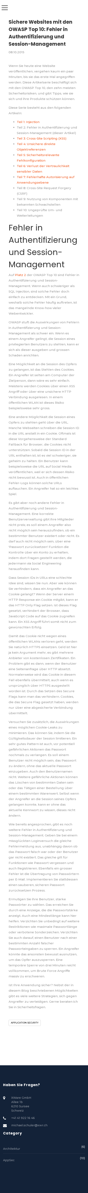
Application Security (24, 1022)
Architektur (44, 1148)
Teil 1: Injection (28, 122)
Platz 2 (20, 275)
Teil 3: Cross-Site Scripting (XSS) (42, 138)
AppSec (44, 1160)
